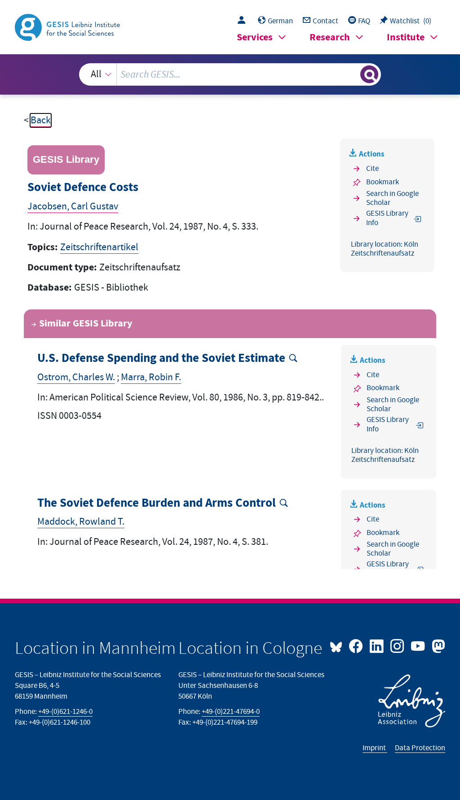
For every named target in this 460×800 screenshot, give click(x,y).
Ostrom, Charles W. (76, 377)
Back (41, 120)
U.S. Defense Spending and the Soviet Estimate (161, 358)
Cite (372, 169)
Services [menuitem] (255, 37)
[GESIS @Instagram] (398, 645)
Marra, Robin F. (151, 377)
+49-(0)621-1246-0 (65, 712)
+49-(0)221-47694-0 (231, 712)
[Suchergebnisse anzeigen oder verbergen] (369, 74)
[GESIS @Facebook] (356, 645)
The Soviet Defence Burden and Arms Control (156, 503)
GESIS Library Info (387, 218)
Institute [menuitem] (406, 37)
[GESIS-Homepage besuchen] (68, 26)
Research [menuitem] (330, 37)
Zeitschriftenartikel (99, 247)
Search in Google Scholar (392, 198)
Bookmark (382, 182)
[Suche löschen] (352, 74)
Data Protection (420, 748)
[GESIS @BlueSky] (338, 645)
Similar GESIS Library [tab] (85, 323)
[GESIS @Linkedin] (377, 645)
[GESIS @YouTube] (418, 645)
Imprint (375, 748)
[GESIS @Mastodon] (437, 645)
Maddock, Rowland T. (80, 521)
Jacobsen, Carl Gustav (72, 206)
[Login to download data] (244, 21)
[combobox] (230, 74)
